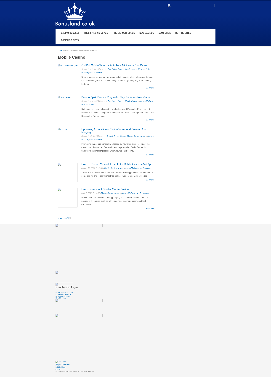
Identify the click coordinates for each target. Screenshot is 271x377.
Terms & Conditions (62, 364)
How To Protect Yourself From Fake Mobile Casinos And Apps (117, 164)
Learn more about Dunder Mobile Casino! (105, 189)
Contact (58, 369)
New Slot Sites (61, 298)
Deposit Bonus (113, 136)
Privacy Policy (60, 368)
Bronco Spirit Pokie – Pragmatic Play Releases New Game (115, 97)
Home (60, 50)
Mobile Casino (131, 69)
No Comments (96, 73)
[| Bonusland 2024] (75, 26)
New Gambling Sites (63, 296)
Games (121, 69)
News (140, 69)
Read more (149, 88)
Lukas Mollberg (147, 101)
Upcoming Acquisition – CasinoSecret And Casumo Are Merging (113, 131)
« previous (62, 218)
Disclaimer (59, 366)
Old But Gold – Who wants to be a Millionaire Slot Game (114, 65)
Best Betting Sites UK (63, 294)
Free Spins (112, 69)
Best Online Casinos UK (64, 293)
